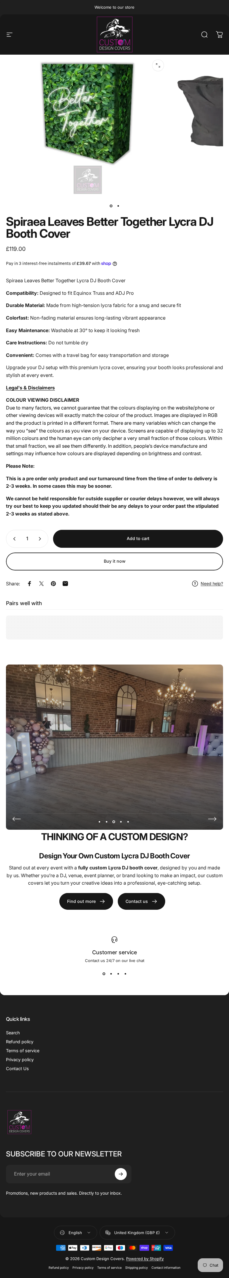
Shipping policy (136, 1268)
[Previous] (16, 819)
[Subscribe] (121, 1174)
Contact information (165, 1268)
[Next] (212, 819)
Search (13, 1032)
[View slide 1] (103, 973)
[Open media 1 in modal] (158, 65)
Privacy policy (20, 1059)
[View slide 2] (110, 973)
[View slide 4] (125, 973)
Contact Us (17, 1068)
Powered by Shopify (145, 1258)
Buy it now (115, 561)
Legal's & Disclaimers (30, 388)
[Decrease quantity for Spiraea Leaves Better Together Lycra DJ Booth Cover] (13, 538)
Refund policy (19, 1041)
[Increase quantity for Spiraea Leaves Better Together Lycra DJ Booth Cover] (41, 538)
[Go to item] (110, 206)
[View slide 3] (118, 973)
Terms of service (22, 1050)
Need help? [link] (212, 583)
